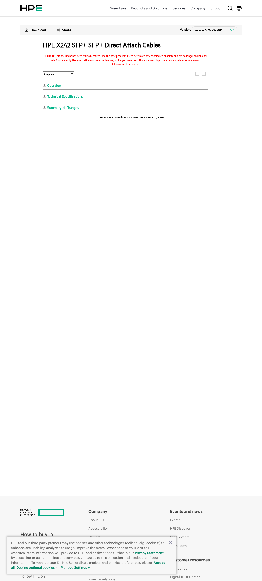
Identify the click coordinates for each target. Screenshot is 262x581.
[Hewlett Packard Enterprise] (31, 8)
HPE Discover (180, 528)
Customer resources (190, 559)
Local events (180, 537)
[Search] (230, 8)
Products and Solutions (149, 8)
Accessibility (98, 528)
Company (198, 8)
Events (175, 520)
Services (178, 8)
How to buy (33, 534)
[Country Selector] (239, 8)
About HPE (96, 520)
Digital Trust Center (185, 577)
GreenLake (118, 8)
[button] (170, 543)
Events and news (186, 511)
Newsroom (178, 546)
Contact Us (178, 568)
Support (216, 8)
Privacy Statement (149, 553)
